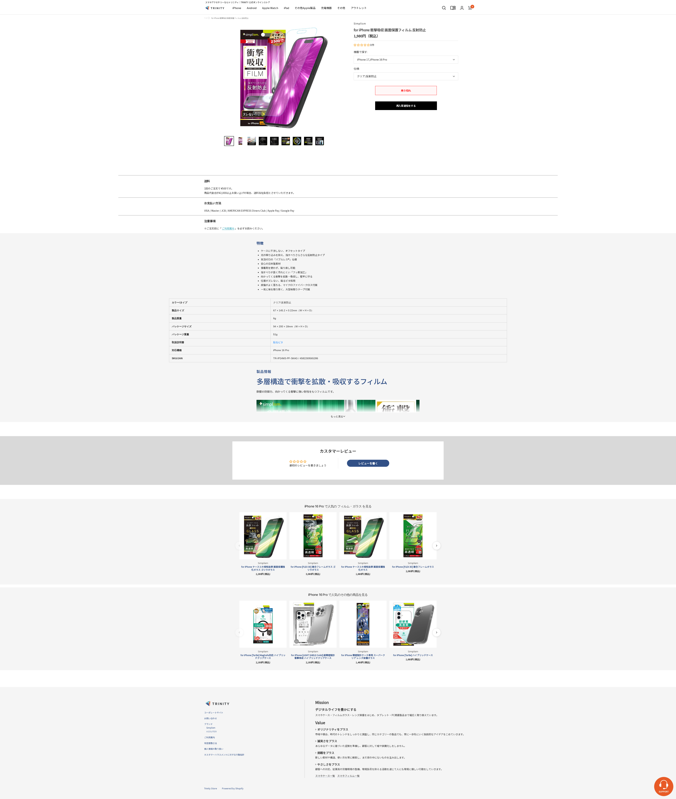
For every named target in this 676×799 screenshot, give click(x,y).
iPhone (236, 8)
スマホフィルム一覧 (348, 776)
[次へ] (436, 545)
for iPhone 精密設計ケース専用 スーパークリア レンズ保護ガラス (363, 657)
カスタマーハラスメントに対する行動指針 (224, 754)
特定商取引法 (210, 743)
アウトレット (359, 8)
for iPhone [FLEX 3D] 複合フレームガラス (413, 566)
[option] (338, 173)
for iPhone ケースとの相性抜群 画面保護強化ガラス (363, 568)
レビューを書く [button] (368, 463)
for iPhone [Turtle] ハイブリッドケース (413, 655)
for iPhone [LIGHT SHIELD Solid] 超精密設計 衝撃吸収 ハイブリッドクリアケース (313, 657)
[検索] (444, 8)
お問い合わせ (210, 718)
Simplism (360, 23)
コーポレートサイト (213, 712)
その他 (341, 8)
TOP (206, 18)
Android (251, 8)
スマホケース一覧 (325, 776)
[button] (362, 45)
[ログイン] (462, 8)
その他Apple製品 (305, 8)
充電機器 (326, 8)
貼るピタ (278, 342)
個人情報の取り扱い (213, 748)
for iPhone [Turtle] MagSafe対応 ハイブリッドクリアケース (263, 657)
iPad (286, 8)
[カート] (470, 8)
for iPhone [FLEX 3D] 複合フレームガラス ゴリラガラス (313, 568)
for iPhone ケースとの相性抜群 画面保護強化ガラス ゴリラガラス (263, 568)
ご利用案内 (228, 228)
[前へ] (239, 545)
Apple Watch (270, 8)
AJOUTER (210, 731)
